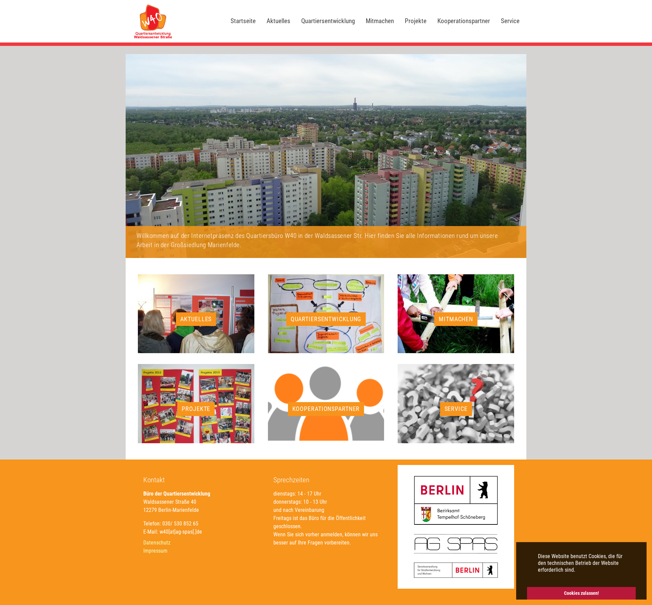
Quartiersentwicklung (326, 319)
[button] (17, 156)
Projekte (196, 408)
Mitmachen (456, 319)
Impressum (155, 551)
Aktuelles (196, 319)
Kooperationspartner (326, 408)
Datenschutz (156, 542)
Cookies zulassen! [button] (581, 593)
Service (456, 408)
